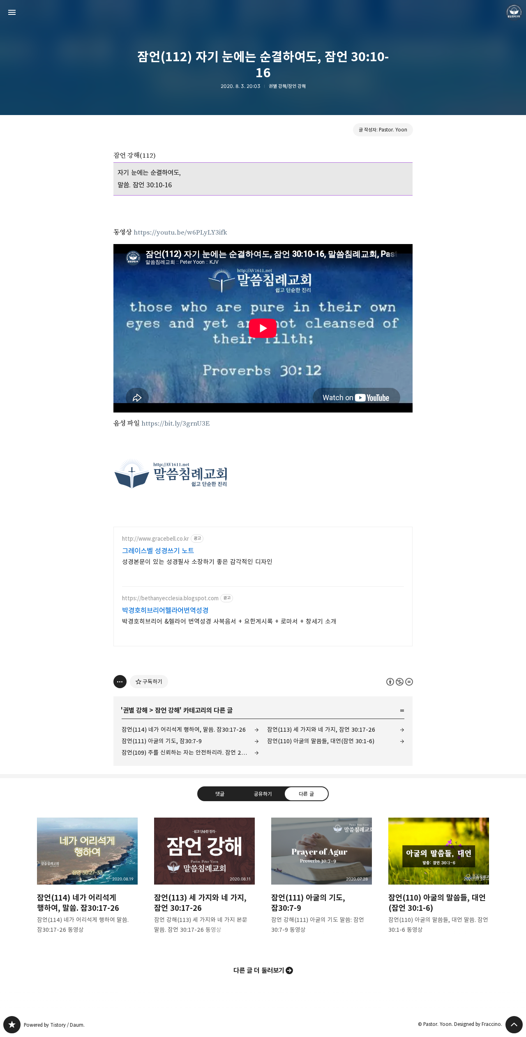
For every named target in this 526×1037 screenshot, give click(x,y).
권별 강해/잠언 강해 (287, 86)
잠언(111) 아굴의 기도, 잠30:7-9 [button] (321, 882)
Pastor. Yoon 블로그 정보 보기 (514, 12)
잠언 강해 (167, 710)
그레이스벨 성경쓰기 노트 (158, 550)
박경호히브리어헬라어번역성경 (165, 610)
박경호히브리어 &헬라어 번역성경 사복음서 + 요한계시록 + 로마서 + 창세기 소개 (229, 621)
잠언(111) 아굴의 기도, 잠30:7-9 (162, 741)
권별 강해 (135, 710)
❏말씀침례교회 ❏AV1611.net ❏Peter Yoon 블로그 (12, 1025)
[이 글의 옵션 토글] (120, 681)
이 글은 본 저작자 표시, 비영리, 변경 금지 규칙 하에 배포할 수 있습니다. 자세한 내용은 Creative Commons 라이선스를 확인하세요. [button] (399, 682)
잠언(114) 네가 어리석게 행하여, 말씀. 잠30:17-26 (184, 729)
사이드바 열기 (12, 12)
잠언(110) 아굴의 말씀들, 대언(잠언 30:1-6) (320, 741)
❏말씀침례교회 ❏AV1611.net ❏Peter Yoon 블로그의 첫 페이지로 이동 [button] (263, 12)
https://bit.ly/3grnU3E (175, 423)
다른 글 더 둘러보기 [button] (258, 970)
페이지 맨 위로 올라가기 (514, 1025)
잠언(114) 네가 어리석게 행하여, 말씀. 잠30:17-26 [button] (87, 882)
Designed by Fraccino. (478, 1024)
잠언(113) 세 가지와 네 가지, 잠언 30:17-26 (321, 729)
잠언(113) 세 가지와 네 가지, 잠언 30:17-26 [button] (204, 882)
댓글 (219, 793)
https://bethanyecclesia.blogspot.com (170, 598)
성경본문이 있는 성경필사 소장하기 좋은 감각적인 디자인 (197, 562)
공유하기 (263, 793)
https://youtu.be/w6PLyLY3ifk (180, 232)
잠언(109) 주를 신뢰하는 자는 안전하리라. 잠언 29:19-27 (190, 752)
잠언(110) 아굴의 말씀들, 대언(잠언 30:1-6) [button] (438, 882)
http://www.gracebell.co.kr (155, 538)
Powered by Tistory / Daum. (54, 1025)
